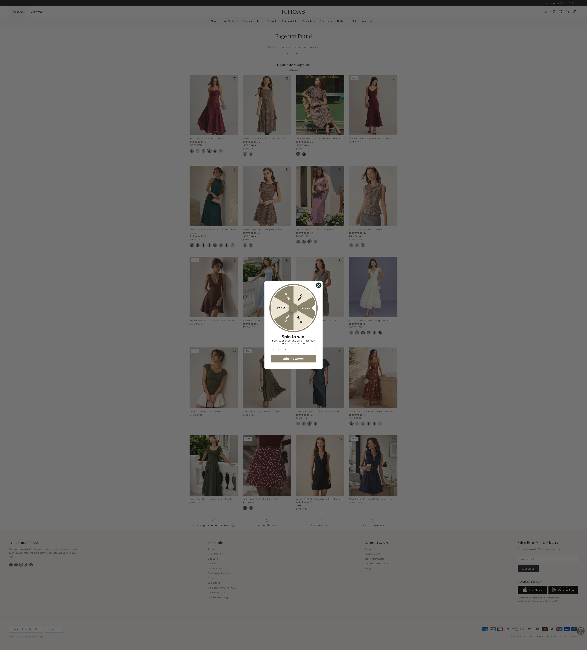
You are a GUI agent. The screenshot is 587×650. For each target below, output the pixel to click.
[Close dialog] (318, 285)
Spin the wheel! (293, 358)
